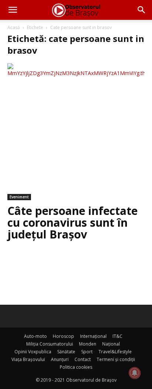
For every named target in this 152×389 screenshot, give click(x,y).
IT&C (117, 336)
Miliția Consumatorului (49, 344)
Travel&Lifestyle (115, 352)
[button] (12, 10)
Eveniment (19, 196)
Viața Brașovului (28, 359)
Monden (87, 344)
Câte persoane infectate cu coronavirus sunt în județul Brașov (72, 222)
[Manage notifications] (135, 373)
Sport (87, 352)
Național (111, 344)
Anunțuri (60, 359)
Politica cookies (76, 367)
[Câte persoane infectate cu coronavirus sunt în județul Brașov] (76, 131)
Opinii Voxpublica (32, 352)
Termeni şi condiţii (116, 359)
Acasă (13, 27)
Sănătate (66, 352)
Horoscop (63, 336)
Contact (83, 359)
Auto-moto (35, 336)
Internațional (93, 336)
